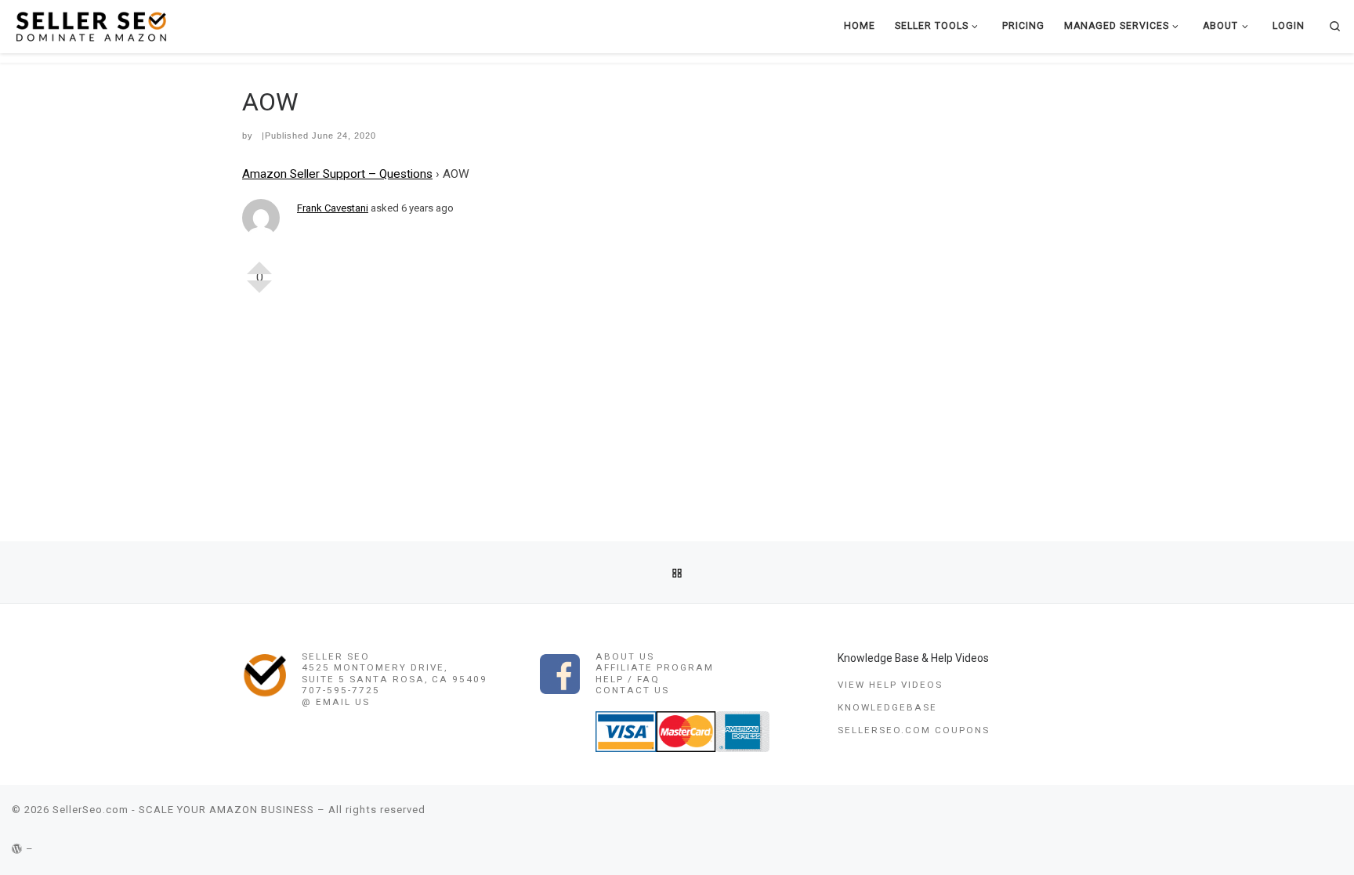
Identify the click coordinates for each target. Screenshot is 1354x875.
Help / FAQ (628, 679)
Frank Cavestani (332, 208)
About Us (625, 656)
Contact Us (632, 690)
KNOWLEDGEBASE (887, 707)
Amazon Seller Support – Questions (337, 174)
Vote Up (259, 261)
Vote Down (259, 293)
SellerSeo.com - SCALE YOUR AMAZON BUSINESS (183, 809)
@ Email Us (336, 701)
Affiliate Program (655, 667)
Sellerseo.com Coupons (914, 730)
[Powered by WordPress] (17, 849)
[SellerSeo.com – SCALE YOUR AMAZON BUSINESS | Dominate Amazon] (90, 25)
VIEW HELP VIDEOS (890, 684)
